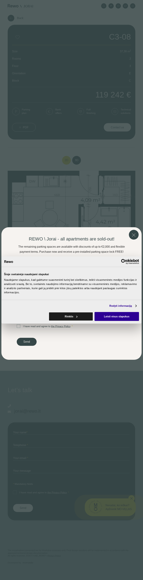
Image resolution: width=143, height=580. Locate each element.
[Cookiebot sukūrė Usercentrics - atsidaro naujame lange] (123, 261)
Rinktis (69, 316)
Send (26, 341)
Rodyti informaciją (120, 305)
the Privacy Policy (60, 326)
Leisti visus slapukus (116, 316)
